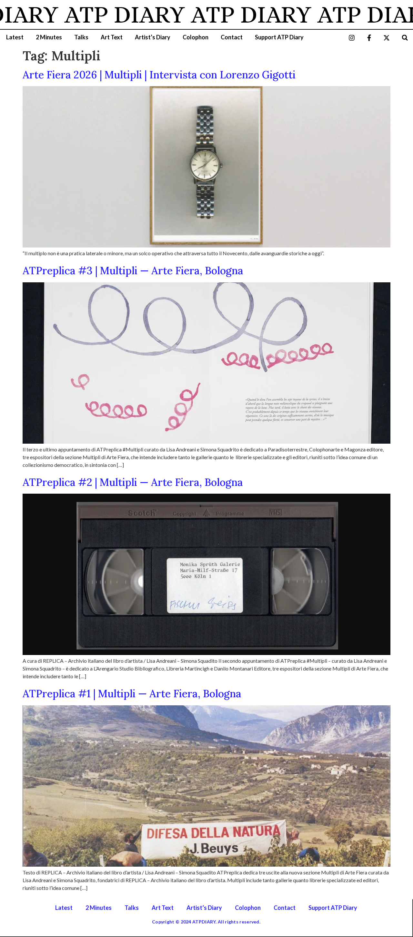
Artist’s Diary (152, 37)
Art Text (112, 37)
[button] (404, 37)
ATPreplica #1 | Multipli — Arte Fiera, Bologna (132, 693)
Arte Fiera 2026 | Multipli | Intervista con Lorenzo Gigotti (159, 74)
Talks (81, 37)
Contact (232, 37)
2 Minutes (49, 37)
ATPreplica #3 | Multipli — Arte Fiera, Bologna (133, 270)
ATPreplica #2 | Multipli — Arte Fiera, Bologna (133, 482)
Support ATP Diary (279, 37)
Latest (15, 37)
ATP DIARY (105, 14)
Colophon (195, 37)
